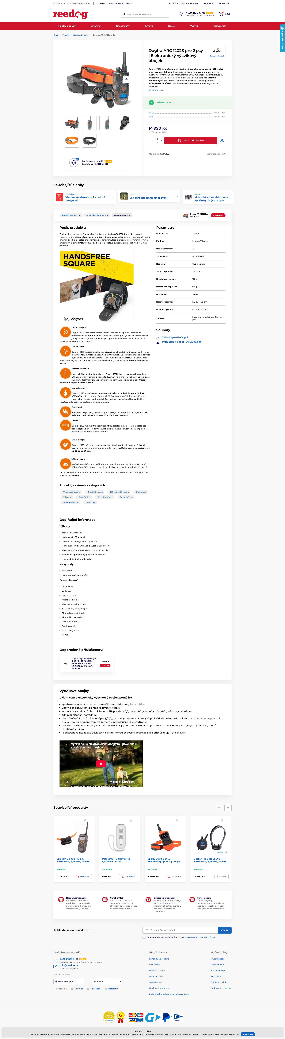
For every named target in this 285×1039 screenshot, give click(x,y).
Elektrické (141, 492)
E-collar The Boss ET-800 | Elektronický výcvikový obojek (210, 860)
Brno (151, 117)
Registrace (208, 3)
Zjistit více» (234, 1034)
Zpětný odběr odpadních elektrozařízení (169, 994)
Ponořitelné (84, 497)
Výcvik (65, 35)
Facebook (95, 989)
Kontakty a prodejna (159, 959)
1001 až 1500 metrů (119, 492)
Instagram (113, 989)
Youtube (79, 989)
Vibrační (67, 497)
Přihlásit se (224, 3)
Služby (129, 3)
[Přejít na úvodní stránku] (70, 14)
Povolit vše (248, 1034)
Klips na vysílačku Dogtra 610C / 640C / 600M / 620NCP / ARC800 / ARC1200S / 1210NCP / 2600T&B (84, 663)
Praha (151, 113)
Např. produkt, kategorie (139, 14)
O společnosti (156, 976)
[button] (126, 79)
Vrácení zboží (217, 959)
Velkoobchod (217, 976)
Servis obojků (217, 964)
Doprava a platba (115, 3)
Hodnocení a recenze (221, 988)
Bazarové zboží (218, 970)
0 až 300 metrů (95, 492)
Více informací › (156, 90)
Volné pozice (155, 982)
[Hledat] (124, 14)
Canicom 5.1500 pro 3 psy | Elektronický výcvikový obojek (73, 860)
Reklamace (154, 964)
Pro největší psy (71, 502)
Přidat (106, 665)
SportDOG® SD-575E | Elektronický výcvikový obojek (164, 860)
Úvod (55, 35)
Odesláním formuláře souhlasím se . (181, 937)
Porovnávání (192, 3)
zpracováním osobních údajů (200, 937)
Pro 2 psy (90, 502)
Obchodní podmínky (159, 988)
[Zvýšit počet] (157, 139)
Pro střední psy (105, 497)
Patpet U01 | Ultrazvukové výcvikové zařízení (116, 860)
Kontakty (100, 3)
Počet (152, 140)
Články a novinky (219, 982)
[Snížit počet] (157, 142)
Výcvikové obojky (80, 35)
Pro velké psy (126, 497)
